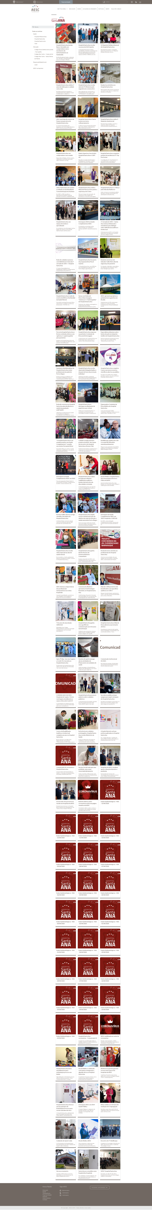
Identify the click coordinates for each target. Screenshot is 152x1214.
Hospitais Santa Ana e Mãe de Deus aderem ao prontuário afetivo (110, 624)
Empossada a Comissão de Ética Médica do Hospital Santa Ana (109, 406)
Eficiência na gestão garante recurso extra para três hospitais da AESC (109, 1070)
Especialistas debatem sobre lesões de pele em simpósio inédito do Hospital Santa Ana (110, 334)
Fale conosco (39, 2)
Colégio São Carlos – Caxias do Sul (43, 54)
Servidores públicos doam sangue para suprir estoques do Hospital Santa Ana (109, 697)
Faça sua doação (47, 1195)
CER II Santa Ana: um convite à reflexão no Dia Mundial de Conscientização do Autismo (65, 189)
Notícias (45, 1196)
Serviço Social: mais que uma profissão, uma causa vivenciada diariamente (87, 769)
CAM (35, 65)
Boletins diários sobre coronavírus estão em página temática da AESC (87, 803)
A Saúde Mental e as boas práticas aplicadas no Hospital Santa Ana (110, 733)
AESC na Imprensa (38, 68)
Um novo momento (62, 1171)
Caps (35, 43)
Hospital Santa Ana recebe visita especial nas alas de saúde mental (64, 552)
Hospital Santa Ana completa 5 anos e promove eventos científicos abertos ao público (110, 370)
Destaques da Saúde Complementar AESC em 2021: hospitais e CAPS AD (109, 516)
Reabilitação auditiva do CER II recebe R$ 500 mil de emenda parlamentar (110, 442)
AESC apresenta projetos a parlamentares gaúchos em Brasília (109, 298)
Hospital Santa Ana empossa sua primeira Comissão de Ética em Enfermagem (87, 334)
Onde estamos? (19, 2)
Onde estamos (47, 1198)
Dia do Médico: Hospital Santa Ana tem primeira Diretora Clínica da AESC (110, 478)
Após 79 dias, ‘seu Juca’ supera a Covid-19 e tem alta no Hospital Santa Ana (65, 661)
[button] (66, 2)
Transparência (46, 1193)
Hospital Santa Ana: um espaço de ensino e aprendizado (63, 223)
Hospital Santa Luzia (40, 41)
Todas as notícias (37, 31)
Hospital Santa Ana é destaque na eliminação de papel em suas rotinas (87, 406)
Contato (45, 1199)
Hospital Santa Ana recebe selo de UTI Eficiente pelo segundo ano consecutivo (87, 87)
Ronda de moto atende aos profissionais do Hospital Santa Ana (109, 552)
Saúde (34, 34)
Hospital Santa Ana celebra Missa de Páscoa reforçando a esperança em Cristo (88, 189)
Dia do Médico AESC (85, 1141)
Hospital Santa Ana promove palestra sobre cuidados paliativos (87, 697)
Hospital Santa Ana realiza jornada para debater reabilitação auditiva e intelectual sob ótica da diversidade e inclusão (87, 480)
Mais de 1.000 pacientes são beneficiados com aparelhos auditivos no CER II (109, 588)
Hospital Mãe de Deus (40, 36)
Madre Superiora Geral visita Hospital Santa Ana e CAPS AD (87, 155)
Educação (35, 47)
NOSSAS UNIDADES (99, 1187)
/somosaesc (65, 1192)
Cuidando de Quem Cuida (64, 1141)
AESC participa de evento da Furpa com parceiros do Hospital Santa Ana (65, 121)
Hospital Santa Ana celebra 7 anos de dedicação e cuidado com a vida (65, 87)
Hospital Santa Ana (39, 39)
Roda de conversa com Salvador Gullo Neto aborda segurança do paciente (109, 261)
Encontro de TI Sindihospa (109, 1141)
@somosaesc (66, 1190)
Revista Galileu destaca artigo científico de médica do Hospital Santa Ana (65, 516)
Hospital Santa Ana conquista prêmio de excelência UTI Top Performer (110, 155)
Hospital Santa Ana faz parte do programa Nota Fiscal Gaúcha (87, 261)
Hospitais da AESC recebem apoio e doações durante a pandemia (109, 769)
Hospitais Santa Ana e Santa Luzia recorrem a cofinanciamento (87, 121)
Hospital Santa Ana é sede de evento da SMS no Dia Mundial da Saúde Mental (65, 298)
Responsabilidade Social (39, 62)
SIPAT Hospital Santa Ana (109, 1171)
